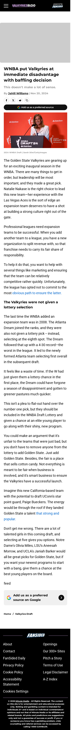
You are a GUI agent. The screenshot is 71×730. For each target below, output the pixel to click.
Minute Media (22, 701)
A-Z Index (50, 679)
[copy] (27, 100)
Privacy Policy (13, 665)
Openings (50, 644)
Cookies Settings (15, 691)
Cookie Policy (13, 672)
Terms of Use (53, 665)
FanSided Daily (14, 658)
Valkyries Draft (24, 613)
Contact (9, 651)
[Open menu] (6, 5)
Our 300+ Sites (54, 651)
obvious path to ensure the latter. (37, 293)
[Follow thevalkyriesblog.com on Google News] (61, 598)
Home (7, 613)
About (7, 644)
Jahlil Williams (18, 93)
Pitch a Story (52, 658)
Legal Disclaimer (55, 672)
